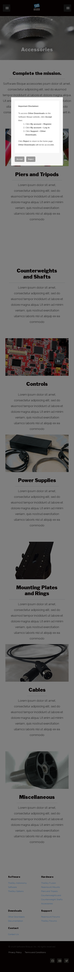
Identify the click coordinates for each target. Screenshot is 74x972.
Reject (31, 159)
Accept (20, 159)
